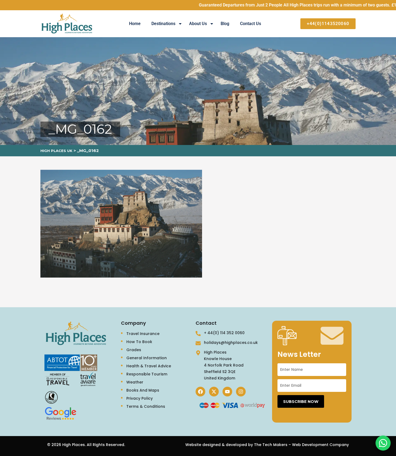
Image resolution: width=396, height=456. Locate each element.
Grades (133, 350)
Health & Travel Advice (148, 366)
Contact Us (250, 23)
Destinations (163, 23)
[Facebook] (200, 391)
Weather (134, 382)
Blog (225, 23)
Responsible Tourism (146, 374)
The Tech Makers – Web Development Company (301, 444)
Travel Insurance (142, 333)
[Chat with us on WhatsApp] (383, 443)
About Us (198, 23)
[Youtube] (227, 391)
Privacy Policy (139, 398)
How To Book (139, 341)
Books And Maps (142, 390)
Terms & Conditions (145, 406)
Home (135, 23)
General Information (146, 358)
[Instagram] (241, 391)
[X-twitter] (214, 391)
